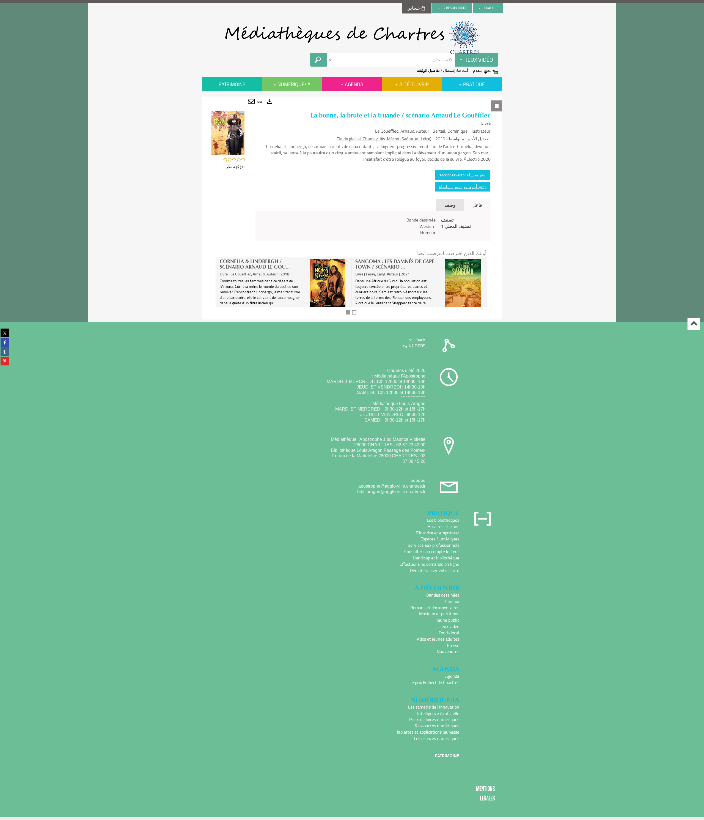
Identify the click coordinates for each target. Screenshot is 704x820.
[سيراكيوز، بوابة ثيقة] (352, 37)
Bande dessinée (421, 220)
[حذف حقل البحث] (330, 60)
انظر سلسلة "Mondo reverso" (462, 174)
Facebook (416, 339)
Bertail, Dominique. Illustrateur (462, 131)
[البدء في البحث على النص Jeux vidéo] (318, 60)
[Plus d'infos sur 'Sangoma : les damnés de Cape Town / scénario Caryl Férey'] (463, 283)
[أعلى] (694, 324)
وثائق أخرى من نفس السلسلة (462, 186)
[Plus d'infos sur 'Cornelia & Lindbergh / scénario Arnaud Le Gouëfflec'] (328, 283)
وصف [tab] (450, 205)
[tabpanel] (352, 208)
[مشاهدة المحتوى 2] (354, 312)
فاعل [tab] (477, 205)
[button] (227, 132)
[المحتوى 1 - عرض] (348, 312)
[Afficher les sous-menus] (479, 8)
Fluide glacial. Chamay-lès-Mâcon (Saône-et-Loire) (384, 139)
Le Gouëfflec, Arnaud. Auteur (402, 131)
